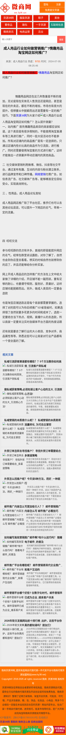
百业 (40, 31)
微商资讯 (8, 31)
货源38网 (8, 17)
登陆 (45, 4)
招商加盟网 (37, 721)
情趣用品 (44, 72)
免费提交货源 (52, 10)
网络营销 (40, 174)
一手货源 (41, 24)
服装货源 (25, 17)
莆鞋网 (14, 721)
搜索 (61, 40)
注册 (58, 4)
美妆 (57, 17)
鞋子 (40, 17)
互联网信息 (57, 24)
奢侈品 (8, 24)
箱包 (24, 24)
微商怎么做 (24, 721)
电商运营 (25, 31)
